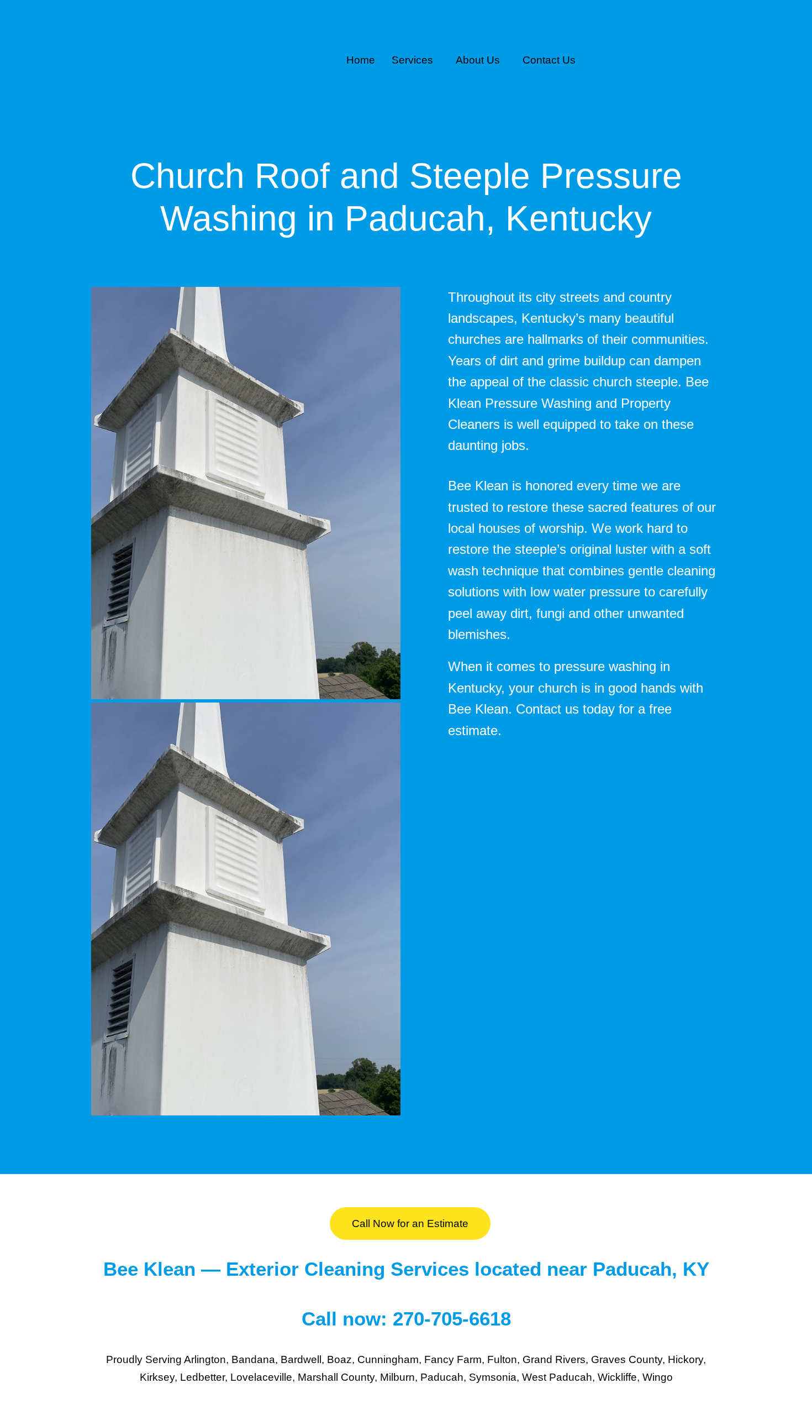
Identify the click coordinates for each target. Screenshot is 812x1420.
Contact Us (549, 60)
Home (360, 60)
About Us (478, 60)
